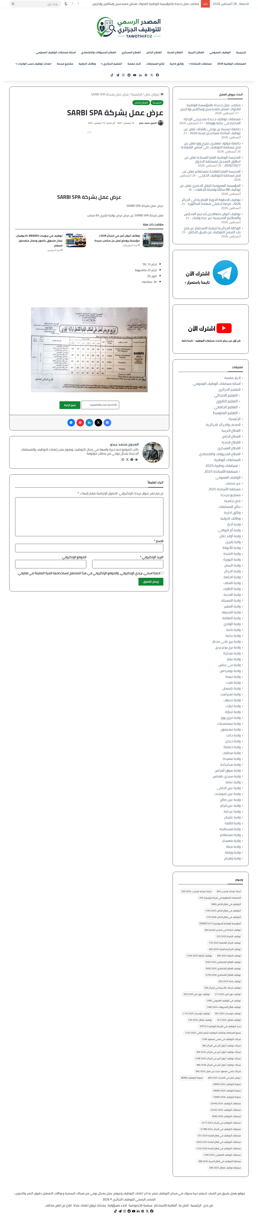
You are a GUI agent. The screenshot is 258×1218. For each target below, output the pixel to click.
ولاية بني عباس (230, 665)
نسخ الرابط (70, 405)
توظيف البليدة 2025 (229, 936)
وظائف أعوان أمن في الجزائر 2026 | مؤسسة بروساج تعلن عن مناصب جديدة (117, 238)
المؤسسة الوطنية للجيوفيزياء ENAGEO (220, 923)
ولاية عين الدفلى (229, 788)
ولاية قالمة (233, 823)
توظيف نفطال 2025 (200, 1020)
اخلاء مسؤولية (117, 1205)
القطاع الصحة (175, 52)
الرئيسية (241, 52)
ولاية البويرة (232, 559)
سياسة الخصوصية (140, 1205)
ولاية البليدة (232, 554)
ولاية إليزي (233, 542)
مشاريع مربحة (65, 63)
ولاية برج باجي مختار (226, 641)
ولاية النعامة (231, 618)
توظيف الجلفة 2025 (199, 955)
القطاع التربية (196, 52)
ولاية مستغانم (230, 835)
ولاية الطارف (232, 589)
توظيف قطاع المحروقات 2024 (224, 1007)
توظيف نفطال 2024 (229, 1020)
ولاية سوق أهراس (228, 770)
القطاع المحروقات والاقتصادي (98, 52)
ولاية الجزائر (232, 571)
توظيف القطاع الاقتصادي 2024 (223, 962)
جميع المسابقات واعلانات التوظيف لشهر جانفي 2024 (213, 1032)
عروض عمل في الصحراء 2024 (224, 1077)
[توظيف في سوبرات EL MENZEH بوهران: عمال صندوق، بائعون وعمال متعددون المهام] (75, 240)
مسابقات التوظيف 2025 (226, 1110)
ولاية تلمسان (231, 688)
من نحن (208, 1205)
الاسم (158, 541)
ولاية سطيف (232, 753)
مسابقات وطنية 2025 (221, 466)
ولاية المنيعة (231, 612)
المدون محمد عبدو (148, 123)
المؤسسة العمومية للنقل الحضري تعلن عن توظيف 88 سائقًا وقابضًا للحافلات (210, 187)
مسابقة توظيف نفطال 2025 (225, 1167)
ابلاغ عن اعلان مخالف (58, 1205)
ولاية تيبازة (233, 712)
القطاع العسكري (131, 52)
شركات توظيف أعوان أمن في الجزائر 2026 (219, 1065)
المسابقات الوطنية (227, 460)
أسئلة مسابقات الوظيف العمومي (56, 52)
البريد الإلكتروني (151, 557)
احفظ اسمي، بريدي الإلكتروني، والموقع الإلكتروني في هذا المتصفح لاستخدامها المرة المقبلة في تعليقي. (88, 573)
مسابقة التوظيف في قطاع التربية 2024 (220, 1161)
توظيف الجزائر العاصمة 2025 (225, 943)
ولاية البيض (232, 565)
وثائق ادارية (177, 63)
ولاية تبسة (233, 677)
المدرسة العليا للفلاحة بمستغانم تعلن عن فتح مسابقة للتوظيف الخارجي (211, 173)
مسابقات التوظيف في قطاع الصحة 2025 (219, 1148)
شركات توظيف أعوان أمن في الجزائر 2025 (218, 1058)
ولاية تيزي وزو (231, 718)
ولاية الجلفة (232, 577)
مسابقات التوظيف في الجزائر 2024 (221, 1129)
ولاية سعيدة (232, 759)
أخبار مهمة (134, 63)
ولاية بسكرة (232, 653)
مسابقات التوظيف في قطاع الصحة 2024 (219, 1142)
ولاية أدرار (234, 524)
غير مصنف (233, 483)
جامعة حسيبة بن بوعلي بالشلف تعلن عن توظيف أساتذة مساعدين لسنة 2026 (212, 131)
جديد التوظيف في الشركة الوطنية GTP (220, 1026)
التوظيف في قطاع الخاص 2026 (224, 917)
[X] (127, 459)
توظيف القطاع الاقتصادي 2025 (223, 968)
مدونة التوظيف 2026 (227, 1097)
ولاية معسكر (231, 841)
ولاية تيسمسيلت (229, 723)
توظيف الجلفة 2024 (229, 955)
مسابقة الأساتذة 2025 (221, 471)
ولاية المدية (232, 595)
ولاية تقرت (233, 682)
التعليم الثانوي (227, 401)
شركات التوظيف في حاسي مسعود (221, 1039)
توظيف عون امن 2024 (228, 994)
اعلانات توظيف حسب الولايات (34, 63)
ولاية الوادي (232, 624)
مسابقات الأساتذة (201, 63)
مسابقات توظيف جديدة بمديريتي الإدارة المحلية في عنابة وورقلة (156, 4)
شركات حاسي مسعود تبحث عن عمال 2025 (218, 1071)
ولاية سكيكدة (230, 764)
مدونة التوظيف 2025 (227, 1090)
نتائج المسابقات (155, 63)
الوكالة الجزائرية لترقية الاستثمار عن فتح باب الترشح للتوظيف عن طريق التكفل (212, 230)
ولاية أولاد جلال (230, 536)
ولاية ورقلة (233, 852)
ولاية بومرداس (230, 671)
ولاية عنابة (233, 782)
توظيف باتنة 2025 (230, 981)
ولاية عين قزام (230, 805)
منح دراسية (232, 501)
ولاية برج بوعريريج (228, 647)
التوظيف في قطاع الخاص (226, 904)
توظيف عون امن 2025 (197, 994)
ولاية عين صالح (230, 800)
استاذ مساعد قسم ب (229, 891)
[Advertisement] (89, 161)
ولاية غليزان (232, 817)
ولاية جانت (233, 735)
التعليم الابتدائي (226, 395)
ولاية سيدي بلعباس (227, 776)
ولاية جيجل (233, 741)
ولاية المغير (232, 606)
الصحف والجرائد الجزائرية (223, 425)
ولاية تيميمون (231, 729)
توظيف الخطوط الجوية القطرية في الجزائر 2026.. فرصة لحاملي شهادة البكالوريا (211, 202)
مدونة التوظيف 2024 (227, 1084)
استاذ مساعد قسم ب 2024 (197, 891)
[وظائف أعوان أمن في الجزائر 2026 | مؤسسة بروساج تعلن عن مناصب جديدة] (153, 240)
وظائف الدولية (87, 63)
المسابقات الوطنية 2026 (231, 63)
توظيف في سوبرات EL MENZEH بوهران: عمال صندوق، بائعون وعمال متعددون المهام (39, 240)
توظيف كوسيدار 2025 (196, 1013)
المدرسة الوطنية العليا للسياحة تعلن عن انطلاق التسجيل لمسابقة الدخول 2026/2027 (213, 161)
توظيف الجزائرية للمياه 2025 (225, 949)
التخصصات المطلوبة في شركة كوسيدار (220, 898)
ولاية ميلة (233, 846)
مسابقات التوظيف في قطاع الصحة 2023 (219, 1135)
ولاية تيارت (233, 706)
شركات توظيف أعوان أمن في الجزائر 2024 (219, 1052)
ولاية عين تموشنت (227, 794)
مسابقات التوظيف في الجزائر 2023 (221, 1122)
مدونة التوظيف (192, 1077)
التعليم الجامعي (226, 407)
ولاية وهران (232, 858)
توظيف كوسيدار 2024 (228, 1013)
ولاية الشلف (232, 583)
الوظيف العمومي (220, 52)
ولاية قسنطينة (230, 829)
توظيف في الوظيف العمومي (224, 1000)
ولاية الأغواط (232, 548)
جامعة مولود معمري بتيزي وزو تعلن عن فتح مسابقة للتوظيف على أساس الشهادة (211, 145)
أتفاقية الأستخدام (165, 1205)
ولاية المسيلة (231, 600)
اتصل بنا (184, 1205)
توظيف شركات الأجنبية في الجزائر (223, 988)
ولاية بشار (234, 659)
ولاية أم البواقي (229, 530)
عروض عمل (152, 94)
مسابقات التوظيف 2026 (226, 1116)
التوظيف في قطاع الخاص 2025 (223, 910)
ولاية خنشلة (232, 747)
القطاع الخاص (154, 52)
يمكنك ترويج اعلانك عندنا (89, 1205)
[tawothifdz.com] (129, 27)
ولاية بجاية (233, 636)
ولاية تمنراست (230, 694)
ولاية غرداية (232, 811)
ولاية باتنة (233, 630)
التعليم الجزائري (112, 63)
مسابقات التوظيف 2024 (226, 1103)
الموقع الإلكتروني (74, 557)
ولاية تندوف (232, 700)
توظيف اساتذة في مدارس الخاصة (223, 930)
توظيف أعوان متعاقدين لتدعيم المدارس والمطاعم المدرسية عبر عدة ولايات (212, 216)
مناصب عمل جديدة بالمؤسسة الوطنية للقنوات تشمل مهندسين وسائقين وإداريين (210, 107)
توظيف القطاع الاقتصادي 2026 (223, 975)
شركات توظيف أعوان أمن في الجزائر (221, 1045)
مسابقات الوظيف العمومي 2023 (222, 1155)
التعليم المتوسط (225, 413)
